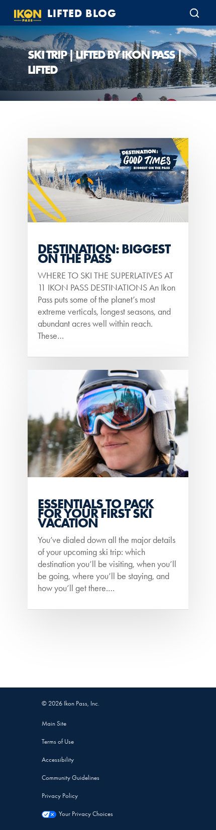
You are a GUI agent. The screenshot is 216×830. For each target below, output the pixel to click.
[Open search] (194, 13)
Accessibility (58, 759)
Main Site (54, 723)
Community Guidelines (70, 777)
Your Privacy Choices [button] (86, 813)
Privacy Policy (60, 795)
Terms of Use (58, 741)
